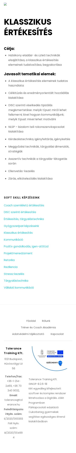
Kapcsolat (57, 334)
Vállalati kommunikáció (19, 287)
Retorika (9, 260)
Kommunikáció (13, 240)
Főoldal (31, 321)
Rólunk (46, 321)
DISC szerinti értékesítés (20, 212)
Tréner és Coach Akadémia (38, 327)
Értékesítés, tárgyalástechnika (24, 219)
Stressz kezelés (14, 274)
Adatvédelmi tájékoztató (28, 334)
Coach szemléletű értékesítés (24, 205)
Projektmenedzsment (18, 253)
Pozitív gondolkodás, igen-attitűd (26, 246)
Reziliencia (10, 267)
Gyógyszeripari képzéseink (21, 226)
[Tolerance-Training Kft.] (19, 5)
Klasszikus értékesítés (18, 233)
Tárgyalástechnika (16, 281)
